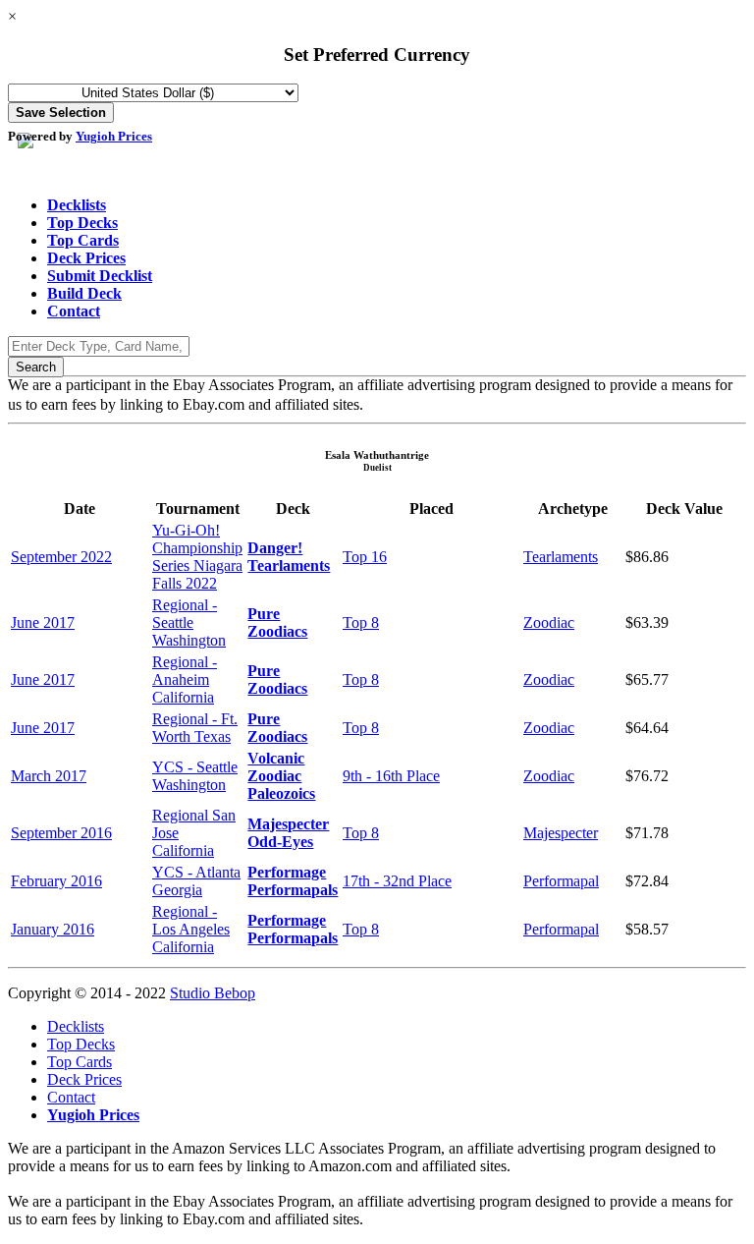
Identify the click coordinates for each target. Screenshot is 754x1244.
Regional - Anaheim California (184, 679)
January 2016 (52, 929)
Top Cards (83, 240)
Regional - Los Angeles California (191, 929)
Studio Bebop (212, 993)
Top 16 (365, 556)
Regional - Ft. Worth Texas (195, 727)
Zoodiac (548, 622)
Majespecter (560, 832)
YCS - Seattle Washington (195, 776)
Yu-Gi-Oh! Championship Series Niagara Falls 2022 (197, 557)
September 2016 (61, 832)
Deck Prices (86, 258)
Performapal (561, 881)
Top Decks (82, 222)
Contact (73, 311)
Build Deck (84, 293)
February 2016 (56, 881)
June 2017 (43, 622)
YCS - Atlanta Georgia (196, 881)
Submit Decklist (99, 275)
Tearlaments (560, 556)
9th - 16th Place (391, 775)
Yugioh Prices (114, 136)
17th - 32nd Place (397, 881)
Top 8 (361, 622)
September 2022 (61, 556)
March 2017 (48, 775)
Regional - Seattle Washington (189, 622)
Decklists (76, 205)
